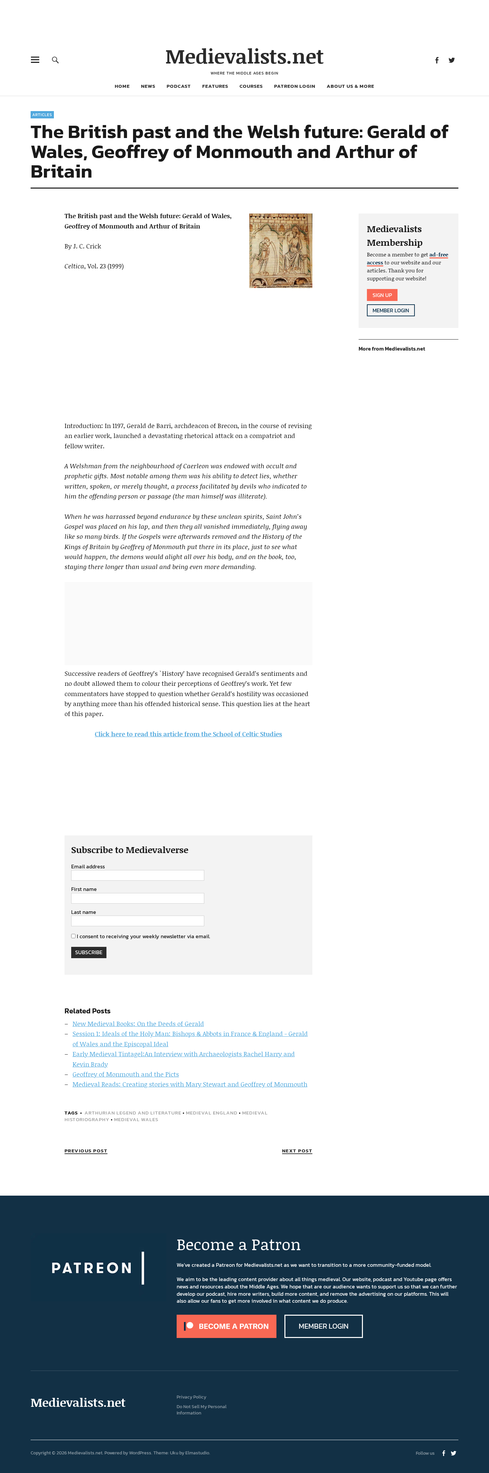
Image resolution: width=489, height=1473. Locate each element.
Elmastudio (197, 1452)
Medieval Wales (136, 1119)
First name (84, 889)
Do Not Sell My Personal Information (202, 1409)
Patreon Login (294, 86)
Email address (88, 866)
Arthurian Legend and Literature (132, 1112)
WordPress (140, 1452)
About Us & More (350, 86)
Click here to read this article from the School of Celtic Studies (188, 733)
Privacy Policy (191, 1397)
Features (215, 86)
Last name (83, 912)
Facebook (436, 60)
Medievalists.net (244, 56)
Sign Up (382, 295)
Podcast (179, 86)
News (148, 86)
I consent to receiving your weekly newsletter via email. (143, 936)
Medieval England (212, 1112)
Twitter (451, 60)
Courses (251, 86)
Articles (42, 115)
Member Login (391, 310)
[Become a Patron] (226, 1336)
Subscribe (88, 952)
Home (122, 86)
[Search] (55, 60)
